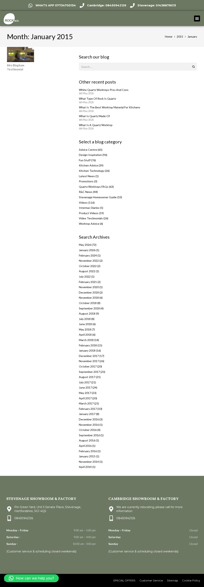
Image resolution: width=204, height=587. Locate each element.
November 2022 (89, 260)
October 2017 (88, 366)
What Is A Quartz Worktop (96, 125)
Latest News (87, 176)
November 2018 (89, 297)
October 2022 (88, 266)
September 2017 (89, 371)
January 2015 (87, 456)
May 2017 (85, 393)
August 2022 (87, 271)
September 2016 (89, 435)
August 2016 (87, 440)
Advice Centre (88, 149)
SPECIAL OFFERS (124, 580)
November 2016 (89, 424)
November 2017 (89, 361)
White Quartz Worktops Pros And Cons (103, 89)
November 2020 (89, 287)
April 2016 (85, 445)
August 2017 (87, 377)
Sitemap (172, 580)
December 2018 (89, 292)
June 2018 (85, 324)
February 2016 (88, 451)
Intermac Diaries (89, 207)
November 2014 (89, 461)
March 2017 (86, 403)
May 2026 (85, 244)
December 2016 (89, 419)
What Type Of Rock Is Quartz (97, 98)
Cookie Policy (191, 580)
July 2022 (85, 276)
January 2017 (87, 414)
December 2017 (89, 356)
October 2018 (88, 303)
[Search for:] (138, 65)
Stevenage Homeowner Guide (98, 197)
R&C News (85, 191)
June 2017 (85, 387)
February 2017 (88, 408)
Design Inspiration (90, 154)
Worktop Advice (89, 223)
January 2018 (87, 350)
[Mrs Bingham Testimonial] (20, 49)
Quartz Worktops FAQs (93, 186)
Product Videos (88, 213)
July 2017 (85, 382)
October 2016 (88, 430)
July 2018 (85, 319)
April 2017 (85, 398)
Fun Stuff (84, 160)
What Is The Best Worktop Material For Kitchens (109, 107)
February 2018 (88, 345)
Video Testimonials (91, 218)
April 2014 (85, 466)
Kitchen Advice (88, 165)
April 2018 (85, 334)
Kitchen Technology (91, 170)
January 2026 (87, 250)
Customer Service (151, 580)
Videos (83, 202)
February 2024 (88, 255)
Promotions (86, 181)
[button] (197, 18)
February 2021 (88, 282)
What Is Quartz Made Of (94, 116)
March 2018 (86, 340)
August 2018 (87, 313)
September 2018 (89, 308)
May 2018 (85, 329)
